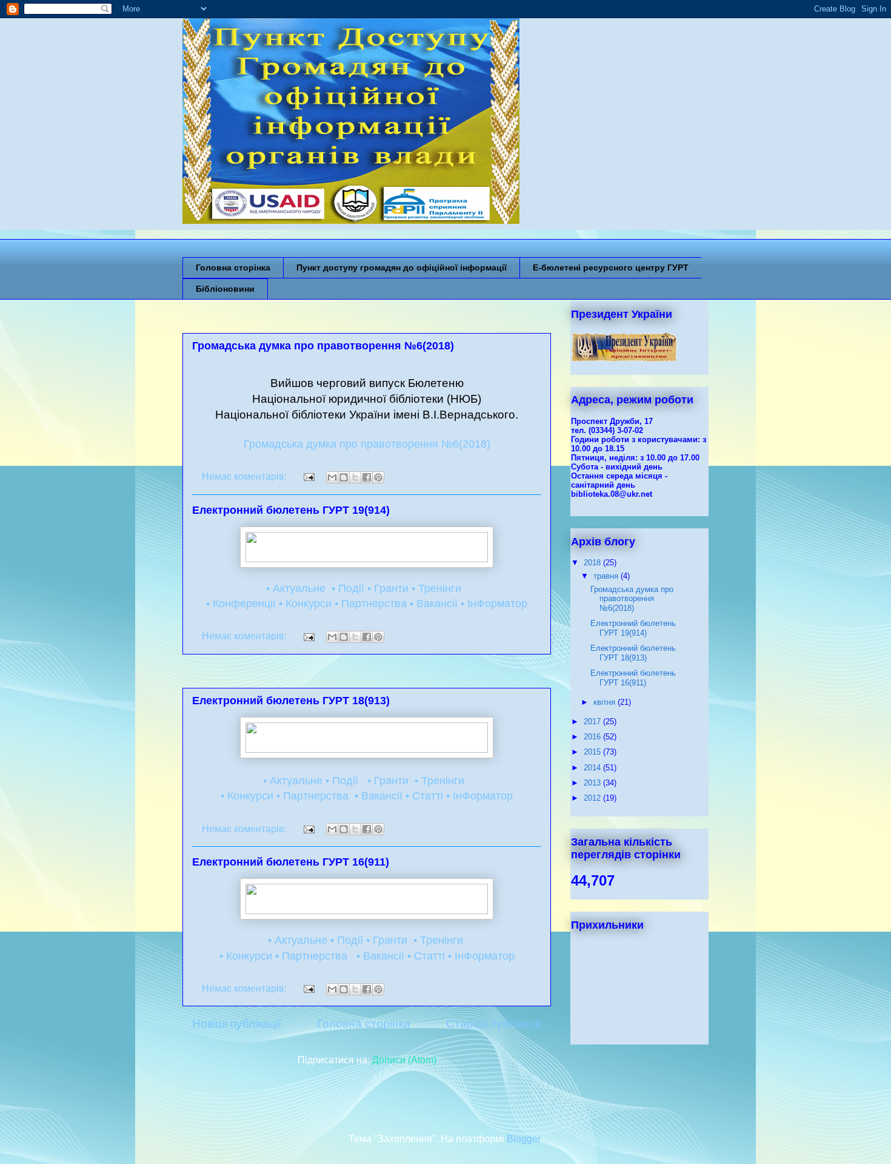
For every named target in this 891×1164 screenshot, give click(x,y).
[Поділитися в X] (355, 477)
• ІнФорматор (494, 603)
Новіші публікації (236, 1023)
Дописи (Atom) (404, 1060)
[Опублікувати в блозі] (344, 477)
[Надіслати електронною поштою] (332, 477)
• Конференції (241, 603)
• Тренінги (436, 588)
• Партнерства (371, 603)
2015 (593, 751)
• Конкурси (305, 603)
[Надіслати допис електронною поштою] (308, 476)
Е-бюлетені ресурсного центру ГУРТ (611, 267)
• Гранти (388, 588)
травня (607, 575)
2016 (593, 736)
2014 (593, 767)
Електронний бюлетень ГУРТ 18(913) (291, 701)
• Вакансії (434, 603)
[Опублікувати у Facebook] (367, 477)
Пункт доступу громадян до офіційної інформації (401, 267)
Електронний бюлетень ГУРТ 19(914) (291, 510)
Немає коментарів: (245, 476)
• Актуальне (295, 588)
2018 (593, 562)
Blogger (523, 1139)
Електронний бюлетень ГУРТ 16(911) (290, 862)
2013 (593, 782)
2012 (593, 797)
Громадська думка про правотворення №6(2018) (323, 346)
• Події (346, 588)
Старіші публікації (493, 1023)
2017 (593, 721)
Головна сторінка (233, 267)
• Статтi (424, 796)
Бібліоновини (225, 289)
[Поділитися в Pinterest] (378, 477)
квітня (605, 702)
